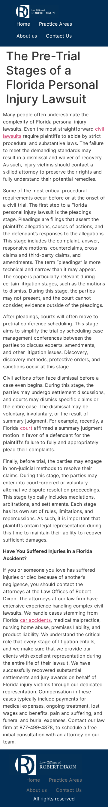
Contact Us (59, 36)
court (26, 428)
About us (26, 36)
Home (23, 24)
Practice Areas (55, 24)
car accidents (35, 620)
